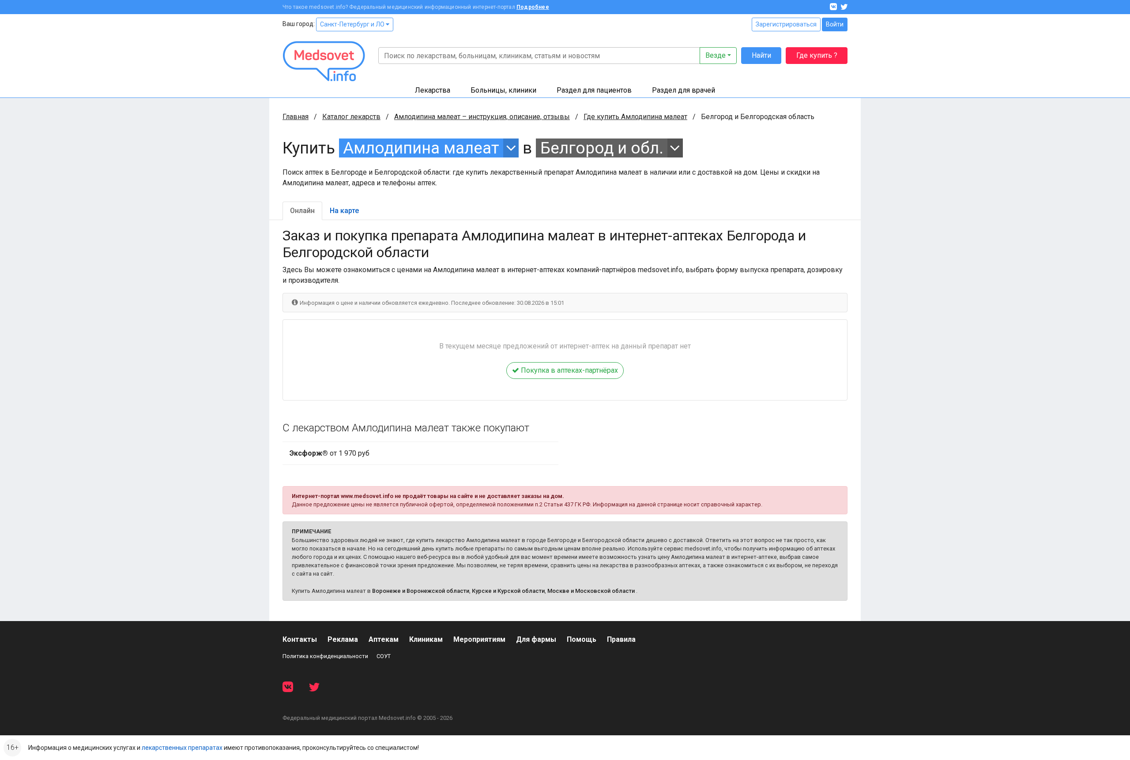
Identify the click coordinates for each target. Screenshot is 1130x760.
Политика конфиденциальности (325, 656)
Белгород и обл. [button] (601, 148)
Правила (621, 639)
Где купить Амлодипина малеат (635, 116)
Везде (715, 55)
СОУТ (384, 656)
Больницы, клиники (503, 90)
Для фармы (536, 639)
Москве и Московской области (591, 591)
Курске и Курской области (508, 591)
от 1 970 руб (329, 453)
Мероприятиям (479, 639)
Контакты (299, 639)
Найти (761, 55)
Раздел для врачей (683, 90)
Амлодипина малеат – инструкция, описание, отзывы (482, 116)
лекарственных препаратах (182, 747)
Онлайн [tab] (302, 210)
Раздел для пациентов (594, 90)
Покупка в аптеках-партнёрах (568, 370)
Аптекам (384, 639)
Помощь (581, 639)
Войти (835, 24)
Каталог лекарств (351, 116)
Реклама (343, 639)
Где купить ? (816, 55)
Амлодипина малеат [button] (421, 148)
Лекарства (432, 90)
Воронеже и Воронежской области (420, 591)
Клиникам (426, 639)
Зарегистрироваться (786, 24)
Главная (295, 116)
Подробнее (532, 7)
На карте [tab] (344, 210)
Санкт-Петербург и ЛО (353, 24)
